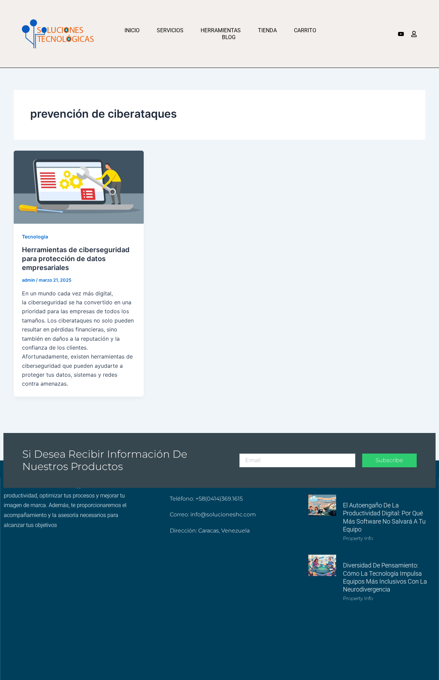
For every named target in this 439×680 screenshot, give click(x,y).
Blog (229, 37)
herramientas (221, 30)
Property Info (358, 538)
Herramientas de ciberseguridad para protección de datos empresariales (76, 259)
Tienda (267, 30)
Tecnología (35, 236)
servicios (170, 30)
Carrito (305, 30)
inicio (132, 30)
